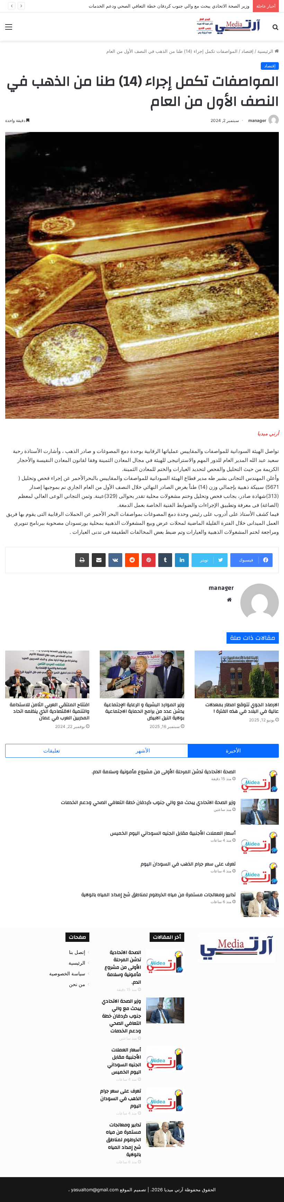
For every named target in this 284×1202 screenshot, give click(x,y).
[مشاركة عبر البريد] (99, 560)
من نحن (77, 984)
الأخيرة (233, 750)
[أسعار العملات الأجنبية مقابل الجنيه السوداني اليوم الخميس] (260, 842)
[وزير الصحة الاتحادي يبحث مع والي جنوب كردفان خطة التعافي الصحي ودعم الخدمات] (260, 812)
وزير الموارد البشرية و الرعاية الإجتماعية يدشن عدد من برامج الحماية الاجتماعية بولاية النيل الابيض (144, 711)
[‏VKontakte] (115, 560)
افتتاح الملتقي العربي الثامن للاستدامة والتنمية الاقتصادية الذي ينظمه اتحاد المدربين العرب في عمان (49, 711)
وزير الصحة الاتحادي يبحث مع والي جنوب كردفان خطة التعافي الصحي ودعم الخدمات (148, 802)
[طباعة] (82, 560)
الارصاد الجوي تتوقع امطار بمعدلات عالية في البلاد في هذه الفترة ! (242, 708)
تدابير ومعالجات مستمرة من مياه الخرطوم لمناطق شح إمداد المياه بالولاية (158, 894)
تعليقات (51, 750)
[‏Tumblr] (165, 560)
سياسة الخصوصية (67, 973)
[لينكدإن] (182, 560)
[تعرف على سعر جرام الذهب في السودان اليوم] (260, 873)
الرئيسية (266, 51)
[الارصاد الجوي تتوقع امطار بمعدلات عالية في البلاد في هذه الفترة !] (237, 674)
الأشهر (143, 750)
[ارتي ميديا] (228, 26)
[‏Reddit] (132, 560)
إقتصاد (247, 51)
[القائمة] (8, 29)
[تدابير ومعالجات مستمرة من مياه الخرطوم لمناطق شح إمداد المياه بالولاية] (260, 904)
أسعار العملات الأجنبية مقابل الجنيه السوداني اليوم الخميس (173, 833)
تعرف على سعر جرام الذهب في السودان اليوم (188, 864)
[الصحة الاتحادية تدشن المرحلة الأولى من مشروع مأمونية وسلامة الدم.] (260, 781)
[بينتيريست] (149, 560)
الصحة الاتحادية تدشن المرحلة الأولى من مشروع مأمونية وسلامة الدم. (164, 771)
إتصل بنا (77, 952)
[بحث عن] (275, 29)
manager (257, 120)
